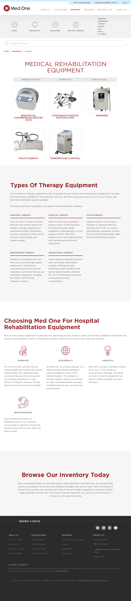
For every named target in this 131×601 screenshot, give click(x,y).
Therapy (102, 24)
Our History (14, 544)
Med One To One (16, 549)
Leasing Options (38, 540)
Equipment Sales (38, 549)
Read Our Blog (15, 553)
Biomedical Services (40, 553)
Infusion (65, 544)
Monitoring (55, 31)
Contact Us (121, 10)
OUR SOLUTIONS (38, 535)
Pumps (14, 31)
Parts (100, 32)
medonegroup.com (37, 581)
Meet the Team (15, 540)
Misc (100, 29)
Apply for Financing (82, 3)
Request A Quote (31, 80)
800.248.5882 (102, 544)
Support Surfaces (76, 31)
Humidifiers (103, 21)
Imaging (101, 26)
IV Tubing (102, 34)
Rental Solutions (38, 544)
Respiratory (34, 31)
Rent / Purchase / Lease (73, 540)
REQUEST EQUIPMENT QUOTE (106, 3)
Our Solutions (60, 10)
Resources (89, 10)
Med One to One (105, 10)
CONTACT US (98, 535)
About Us (45, 10)
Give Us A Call (99, 80)
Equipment (75, 10)
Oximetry (102, 19)
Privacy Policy (61, 571)
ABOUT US (13, 535)
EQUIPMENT (67, 535)
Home (6, 51)
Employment (98, 557)
